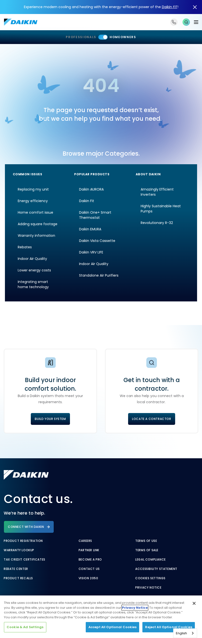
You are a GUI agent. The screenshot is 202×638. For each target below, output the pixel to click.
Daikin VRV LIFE (91, 252)
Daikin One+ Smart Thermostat (95, 215)
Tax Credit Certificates (24, 559)
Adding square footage (37, 224)
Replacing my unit (33, 189)
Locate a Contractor (151, 419)
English (181, 633)
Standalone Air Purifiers (98, 275)
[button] (186, 22)
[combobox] (185, 633)
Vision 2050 (88, 578)
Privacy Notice (148, 587)
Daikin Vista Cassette (97, 240)
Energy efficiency (33, 200)
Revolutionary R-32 (157, 222)
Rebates (25, 247)
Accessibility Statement (156, 569)
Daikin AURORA (91, 189)
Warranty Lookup (19, 550)
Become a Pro (90, 559)
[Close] (194, 603)
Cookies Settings (150, 578)
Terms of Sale (146, 550)
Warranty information (36, 235)
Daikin (169, 6)
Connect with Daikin (26, 527)
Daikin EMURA (90, 229)
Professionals (81, 37)
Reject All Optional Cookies (168, 627)
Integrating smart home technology (33, 284)
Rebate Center (16, 569)
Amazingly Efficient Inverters (157, 192)
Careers (85, 541)
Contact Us (89, 569)
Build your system (50, 419)
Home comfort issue (35, 212)
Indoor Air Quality (32, 258)
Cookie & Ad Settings (25, 627)
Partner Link (89, 550)
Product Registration (23, 541)
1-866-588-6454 (173, 22)
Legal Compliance (150, 559)
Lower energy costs (34, 270)
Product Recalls (18, 578)
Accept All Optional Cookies (112, 627)
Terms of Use (146, 541)
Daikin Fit (86, 200)
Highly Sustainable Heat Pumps (161, 209)
